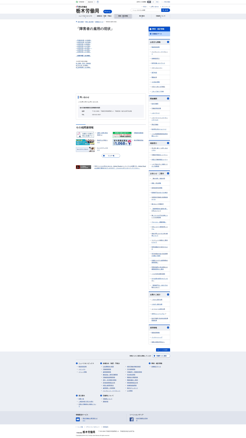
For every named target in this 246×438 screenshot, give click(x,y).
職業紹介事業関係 (132, 377)
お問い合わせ (155, 6)
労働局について (108, 395)
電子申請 (154, 72)
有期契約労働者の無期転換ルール (160, 198)
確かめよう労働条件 (158, 204)
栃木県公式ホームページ (159, 129)
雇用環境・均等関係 (109, 388)
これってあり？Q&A (158, 91)
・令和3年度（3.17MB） (83, 46)
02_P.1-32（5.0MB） (82, 65)
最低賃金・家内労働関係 (110, 374)
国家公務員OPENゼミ (158, 342)
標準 (149, 2)
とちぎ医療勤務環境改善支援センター (160, 135)
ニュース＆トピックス (86, 363)
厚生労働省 (167, 2)
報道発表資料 (156, 47)
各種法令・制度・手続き (111, 363)
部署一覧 (81, 399)
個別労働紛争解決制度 (134, 366)
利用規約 (105, 427)
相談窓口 (153, 143)
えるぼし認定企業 (157, 304)
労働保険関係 (107, 369)
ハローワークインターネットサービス (160, 119)
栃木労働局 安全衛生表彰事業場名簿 (160, 319)
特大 (157, 2)
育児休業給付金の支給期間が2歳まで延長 (160, 254)
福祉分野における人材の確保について (160, 234)
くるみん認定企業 (157, 299)
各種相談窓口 (156, 58)
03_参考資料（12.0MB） (83, 67)
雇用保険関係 (107, 372)
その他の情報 (156, 82)
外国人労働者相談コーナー (160, 159)
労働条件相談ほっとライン (160, 155)
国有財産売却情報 (157, 188)
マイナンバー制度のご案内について (160, 241)
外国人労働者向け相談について (87, 405)
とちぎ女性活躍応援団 (158, 274)
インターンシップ (157, 337)
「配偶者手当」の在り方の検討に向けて (160, 286)
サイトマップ (166, 6)
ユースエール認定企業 (158, 309)
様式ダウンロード (132, 388)
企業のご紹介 (155, 295)
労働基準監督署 (156, 108)
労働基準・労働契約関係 (134, 372)
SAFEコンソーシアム (158, 313)
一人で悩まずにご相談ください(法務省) (160, 165)
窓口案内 (82, 395)
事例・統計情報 (158, 29)
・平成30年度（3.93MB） (84, 40)
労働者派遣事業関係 (109, 377)
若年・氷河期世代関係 (109, 380)
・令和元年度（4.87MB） (83, 42)
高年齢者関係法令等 (109, 382)
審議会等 (154, 77)
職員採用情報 (156, 332)
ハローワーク (156, 113)
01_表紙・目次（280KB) (83, 63)
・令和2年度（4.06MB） (83, 44)
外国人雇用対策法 (108, 385)
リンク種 (80, 427)
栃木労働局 (155, 103)
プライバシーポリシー (93, 427)
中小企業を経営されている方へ (160, 279)
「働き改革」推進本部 (158, 178)
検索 (166, 10)
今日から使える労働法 (158, 86)
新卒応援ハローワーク (158, 63)
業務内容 (105, 401)
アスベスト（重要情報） (159, 222)
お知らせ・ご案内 (157, 174)
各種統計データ (157, 34)
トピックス (82, 369)
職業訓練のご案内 (132, 380)
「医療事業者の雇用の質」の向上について (160, 209)
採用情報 (153, 328)
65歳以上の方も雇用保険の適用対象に (160, 261)
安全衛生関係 (131, 374)
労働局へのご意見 (161, 356)
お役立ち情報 (155, 42)
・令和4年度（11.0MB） (84, 48)
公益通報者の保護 (108, 366)
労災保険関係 (131, 369)
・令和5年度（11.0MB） (83, 50)
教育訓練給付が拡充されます (160, 248)
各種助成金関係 (132, 385)
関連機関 (153, 99)
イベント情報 (83, 372)
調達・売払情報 (156, 183)
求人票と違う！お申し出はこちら (160, 149)
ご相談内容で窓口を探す (86, 401)
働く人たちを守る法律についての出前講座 (160, 216)
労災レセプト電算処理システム (160, 228)
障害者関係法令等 (132, 382)
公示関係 (130, 391)
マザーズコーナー (157, 68)
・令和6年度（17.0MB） (83, 52)
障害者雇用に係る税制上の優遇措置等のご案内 (160, 268)
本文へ (145, 6)
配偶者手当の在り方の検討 (160, 192)
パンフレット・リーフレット (160, 53)
